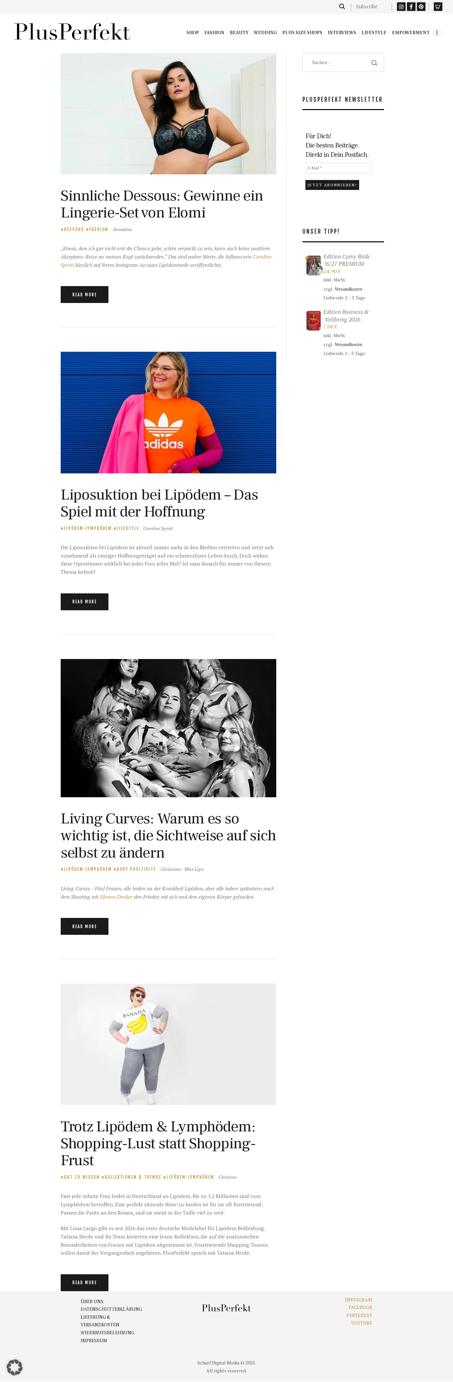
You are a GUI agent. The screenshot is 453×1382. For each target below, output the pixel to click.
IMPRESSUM (94, 1341)
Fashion (98, 229)
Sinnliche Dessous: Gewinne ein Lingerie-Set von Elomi (162, 204)
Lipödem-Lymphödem (88, 528)
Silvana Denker (116, 896)
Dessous (74, 229)
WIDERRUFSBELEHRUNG (107, 1333)
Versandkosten (348, 289)
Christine (228, 1177)
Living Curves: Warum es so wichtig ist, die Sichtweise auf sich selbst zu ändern (168, 835)
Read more (84, 294)
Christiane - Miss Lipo (182, 869)
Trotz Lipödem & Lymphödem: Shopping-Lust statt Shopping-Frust (158, 1143)
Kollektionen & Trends (133, 1177)
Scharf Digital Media (218, 1362)
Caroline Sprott (158, 528)
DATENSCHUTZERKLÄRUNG (111, 1309)
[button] (14, 1367)
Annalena (122, 229)
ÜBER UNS (92, 1302)
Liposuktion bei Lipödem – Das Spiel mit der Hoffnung (159, 503)
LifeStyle (128, 528)
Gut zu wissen (82, 1177)
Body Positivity (136, 869)
